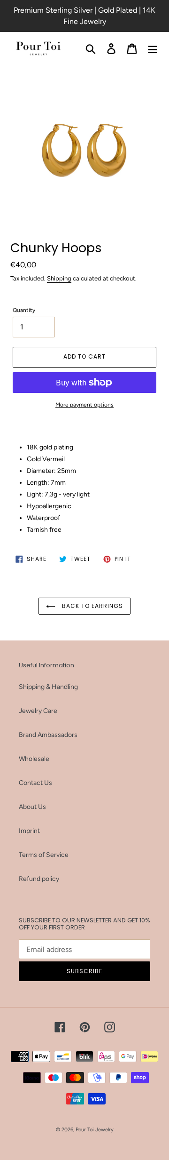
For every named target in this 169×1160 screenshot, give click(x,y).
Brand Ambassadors (48, 735)
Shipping (59, 278)
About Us (32, 807)
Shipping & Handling (48, 687)
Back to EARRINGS (91, 606)
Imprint (29, 831)
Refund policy (39, 879)
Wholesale (34, 759)
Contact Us (35, 783)
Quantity (24, 310)
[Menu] (152, 49)
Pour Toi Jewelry (95, 1130)
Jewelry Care (38, 711)
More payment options (84, 404)
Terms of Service (44, 855)
